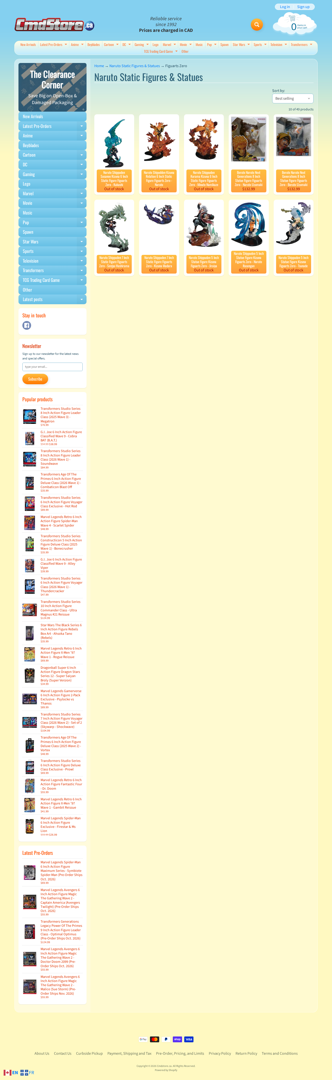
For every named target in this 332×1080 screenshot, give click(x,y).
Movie (186, 45)
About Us (42, 1053)
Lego (155, 44)
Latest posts (55, 300)
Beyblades (93, 44)
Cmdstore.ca (164, 1066)
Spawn (224, 44)
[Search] (257, 24)
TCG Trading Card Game (161, 52)
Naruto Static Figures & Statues (134, 66)
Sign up (303, 7)
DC (127, 45)
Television (279, 45)
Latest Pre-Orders (54, 45)
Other (185, 51)
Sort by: (278, 90)
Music (199, 44)
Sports (261, 45)
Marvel (170, 45)
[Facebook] (26, 325)
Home (99, 66)
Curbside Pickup (89, 1053)
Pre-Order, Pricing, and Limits (180, 1053)
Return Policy (246, 1053)
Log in (285, 7)
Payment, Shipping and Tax (129, 1053)
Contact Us (62, 1053)
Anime (78, 45)
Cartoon (112, 45)
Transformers (302, 45)
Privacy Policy (220, 1053)
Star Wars (242, 45)
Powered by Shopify (166, 1070)
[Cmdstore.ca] (54, 24)
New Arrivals (28, 44)
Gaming (142, 45)
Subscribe (35, 379)
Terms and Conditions (280, 1053)
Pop (212, 45)
